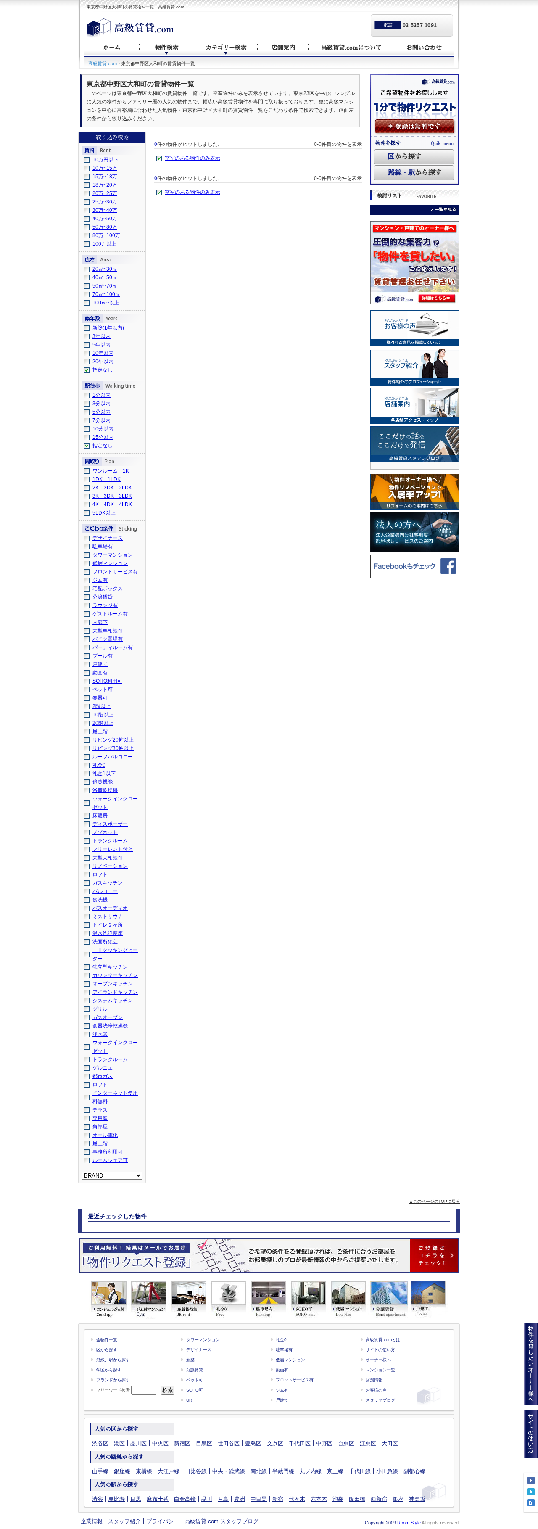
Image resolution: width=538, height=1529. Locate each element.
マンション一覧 (380, 1370)
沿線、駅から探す (113, 1359)
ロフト (100, 874)
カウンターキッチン (115, 975)
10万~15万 (104, 168)
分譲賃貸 (102, 597)
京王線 (335, 1471)
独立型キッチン (110, 967)
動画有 (100, 673)
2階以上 (101, 706)
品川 (206, 1499)
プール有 (102, 656)
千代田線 (360, 1471)
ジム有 (100, 580)
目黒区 (204, 1443)
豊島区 (253, 1443)
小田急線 (387, 1471)
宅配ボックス (107, 589)
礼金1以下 (104, 773)
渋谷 (97, 1499)
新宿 (277, 1499)
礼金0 (98, 765)
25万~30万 (104, 202)
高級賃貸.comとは (383, 1339)
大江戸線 (168, 1471)
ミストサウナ (107, 916)
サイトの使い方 (380, 1349)
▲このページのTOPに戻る (434, 1201)
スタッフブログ (380, 1400)
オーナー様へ (378, 1359)
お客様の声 (376, 1390)
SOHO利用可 (107, 681)
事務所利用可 (107, 1152)
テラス (100, 1110)
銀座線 (122, 1471)
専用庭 (100, 1118)
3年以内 (101, 336)
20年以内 (102, 361)
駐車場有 (102, 546)
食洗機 (100, 900)
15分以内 (102, 437)
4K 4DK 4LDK (112, 504)
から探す (405, 156)
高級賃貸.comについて (351, 47)
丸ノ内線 (311, 1471)
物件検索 (167, 47)
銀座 (398, 1499)
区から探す (106, 1349)
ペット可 (102, 689)
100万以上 (104, 244)
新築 (190, 1359)
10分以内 (102, 429)
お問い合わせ (424, 47)
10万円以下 (105, 160)
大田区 (390, 1443)
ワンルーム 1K (110, 471)
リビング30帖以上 (113, 748)
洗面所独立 (105, 942)
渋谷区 (100, 1443)
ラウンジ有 (105, 605)
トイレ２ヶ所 (107, 925)
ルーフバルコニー (112, 757)
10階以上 (102, 715)
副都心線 (414, 1471)
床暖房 (100, 816)
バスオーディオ (110, 908)
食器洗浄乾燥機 (110, 1026)
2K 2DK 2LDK (112, 488)
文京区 (275, 1443)
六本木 (319, 1499)
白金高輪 (185, 1499)
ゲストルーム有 (110, 614)
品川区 (138, 1443)
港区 (119, 1443)
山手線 (100, 1471)
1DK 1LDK (106, 479)
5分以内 (101, 412)
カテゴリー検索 (226, 47)
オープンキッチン (112, 984)
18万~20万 (104, 185)
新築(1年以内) (108, 328)
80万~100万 (106, 235)
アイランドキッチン (115, 992)
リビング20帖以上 (113, 740)
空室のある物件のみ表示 (192, 158)
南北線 (259, 1471)
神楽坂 (417, 1499)
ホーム (112, 47)
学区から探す (108, 1370)
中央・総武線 (228, 1471)
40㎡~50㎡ (104, 277)
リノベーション (110, 866)
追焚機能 (102, 782)
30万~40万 (104, 210)
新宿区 (182, 1443)
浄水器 (100, 1034)
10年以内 (102, 353)
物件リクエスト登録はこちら (269, 1255)
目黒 (135, 1499)
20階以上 (102, 723)
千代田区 (300, 1443)
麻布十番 (158, 1499)
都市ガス (102, 1076)
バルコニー (105, 891)
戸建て (100, 664)
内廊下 (100, 622)
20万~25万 (104, 193)
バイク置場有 (107, 639)
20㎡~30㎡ (104, 269)
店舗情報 (374, 1380)
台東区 (346, 1443)
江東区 (368, 1443)
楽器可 (100, 698)
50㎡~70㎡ (104, 286)
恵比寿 (116, 1499)
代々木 (297, 1499)
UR (189, 1400)
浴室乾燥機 (105, 790)
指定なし (102, 370)
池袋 (337, 1499)
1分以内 (101, 395)
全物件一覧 (106, 1339)
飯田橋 (357, 1499)
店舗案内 (283, 47)
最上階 (100, 731)
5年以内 (101, 345)
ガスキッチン (107, 883)
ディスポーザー (110, 824)
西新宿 (379, 1499)
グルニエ (102, 1068)
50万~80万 (104, 227)
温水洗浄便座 (107, 933)
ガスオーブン (107, 1017)
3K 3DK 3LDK (112, 496)
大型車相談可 (107, 631)
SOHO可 (194, 1390)
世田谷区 (229, 1443)
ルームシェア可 (110, 1160)
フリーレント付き (112, 849)
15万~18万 (104, 177)
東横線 (144, 1471)
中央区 (160, 1443)
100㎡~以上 (105, 303)
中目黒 (259, 1499)
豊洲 (239, 1499)
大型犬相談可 (107, 858)
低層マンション (110, 563)
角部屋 (100, 1127)
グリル (100, 1009)
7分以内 (101, 420)
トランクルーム (110, 841)
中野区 (324, 1443)
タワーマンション (112, 555)
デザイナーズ (107, 538)
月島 (223, 1499)
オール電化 (105, 1135)
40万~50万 (104, 219)
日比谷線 (196, 1471)
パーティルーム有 (112, 647)
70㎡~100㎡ (106, 294)
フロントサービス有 (115, 572)
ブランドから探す (113, 1380)
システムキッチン (112, 1000)
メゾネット (105, 832)
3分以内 (101, 404)
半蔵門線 (283, 1471)
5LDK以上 (104, 513)
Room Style (409, 1522)
